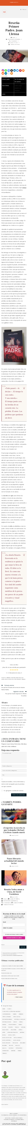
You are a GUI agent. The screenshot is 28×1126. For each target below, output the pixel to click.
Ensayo (15, 1021)
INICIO (11, 1113)
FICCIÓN (3, 1115)
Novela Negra (16, 1040)
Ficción (4, 1027)
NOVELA (6, 1115)
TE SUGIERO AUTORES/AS (9, 1119)
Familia (20, 1024)
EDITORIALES (14, 1121)
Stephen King (5, 1050)
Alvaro (13, 37)
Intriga (20, 1029)
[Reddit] (3, 73)
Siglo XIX (17, 1045)
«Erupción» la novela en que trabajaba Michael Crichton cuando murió (14, 830)
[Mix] (23, 70)
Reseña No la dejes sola (6, 973)
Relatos (11, 1045)
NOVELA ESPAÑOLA (13, 1115)
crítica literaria (6, 1016)
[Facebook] (8, 70)
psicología (15, 1042)
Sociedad (11, 1048)
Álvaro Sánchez (21, 1124)
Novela (6, 679)
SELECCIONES (19, 1118)
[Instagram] (3, 70)
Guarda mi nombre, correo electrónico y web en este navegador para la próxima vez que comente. (13, 784)
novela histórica (6, 1040)
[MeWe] (5, 73)
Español (4, 1024)
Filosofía (10, 1027)
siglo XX (4, 1048)
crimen (14, 1014)
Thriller (23, 679)
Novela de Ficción (6, 1037)
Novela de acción (12, 679)
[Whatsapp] (5, 70)
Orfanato (19, 679)
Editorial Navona (6, 1021)
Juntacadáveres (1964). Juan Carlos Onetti (10, 975)
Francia (17, 1027)
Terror (19, 1050)
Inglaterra (13, 1029)
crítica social (16, 1016)
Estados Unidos (12, 1024)
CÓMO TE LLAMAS (7, 928)
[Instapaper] (8, 73)
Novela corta (11, 1035)
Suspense (13, 1050)
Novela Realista (6, 1042)
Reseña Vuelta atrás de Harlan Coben (9, 978)
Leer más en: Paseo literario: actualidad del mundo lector (12, 955)
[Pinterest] (20, 70)
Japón (3, 1032)
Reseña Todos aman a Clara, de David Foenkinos (14, 891)
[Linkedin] (14, 70)
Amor (3, 1008)
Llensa (24, 187)
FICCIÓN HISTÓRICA (22, 1115)
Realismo (4, 1045)
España (21, 1021)
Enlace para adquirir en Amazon (18, 88)
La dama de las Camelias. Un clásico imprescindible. (12, 965)
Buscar (2, 944)
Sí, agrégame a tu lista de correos (13, 790)
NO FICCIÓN (7, 1118)
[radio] (10, 670)
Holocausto (5, 1029)
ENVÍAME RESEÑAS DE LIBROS (14, 938)
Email (4, 922)
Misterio (22, 1032)
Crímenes (8, 677)
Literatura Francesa (12, 1032)
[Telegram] (17, 70)
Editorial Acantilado (19, 1019)
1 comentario (14, 41)
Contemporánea (6, 1014)
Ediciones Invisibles (7, 1019)
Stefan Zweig (19, 1048)
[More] (11, 73)
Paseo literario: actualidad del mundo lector (14, 861)
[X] (11, 70)
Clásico (9, 1008)
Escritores (13, 677)
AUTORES (15, 1113)
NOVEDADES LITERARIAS (14, 39)
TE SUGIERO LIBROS (19, 1119)
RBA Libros (22, 1042)
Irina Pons (18, 677)
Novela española (18, 1037)
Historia (23, 1027)
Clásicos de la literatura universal (11, 1011)
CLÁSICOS (13, 1118)
